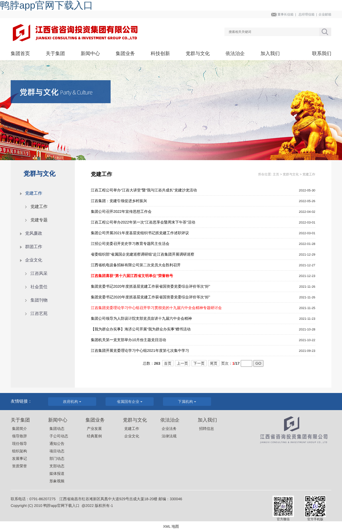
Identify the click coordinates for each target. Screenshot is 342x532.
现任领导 (19, 443)
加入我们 (270, 53)
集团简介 (19, 428)
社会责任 (39, 287)
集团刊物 (39, 300)
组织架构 (19, 451)
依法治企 (235, 53)
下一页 (199, 363)
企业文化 (131, 436)
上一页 (182, 363)
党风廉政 (33, 233)
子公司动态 (58, 436)
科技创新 (160, 53)
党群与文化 (198, 53)
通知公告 (56, 443)
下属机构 (186, 401)
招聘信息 (206, 428)
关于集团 (55, 53)
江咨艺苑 (39, 313)
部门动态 (56, 458)
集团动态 (56, 428)
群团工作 (33, 247)
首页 (168, 363)
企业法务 (169, 428)
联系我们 (321, 53)
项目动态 (56, 451)
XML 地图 (171, 526)
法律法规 (169, 436)
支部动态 (56, 466)
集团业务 (125, 53)
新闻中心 (90, 53)
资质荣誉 (19, 466)
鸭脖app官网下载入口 (61, 505)
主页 (276, 174)
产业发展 (94, 428)
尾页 (213, 363)
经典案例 (94, 436)
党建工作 (39, 207)
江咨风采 (39, 273)
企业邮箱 (324, 14)
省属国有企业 (128, 401)
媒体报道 (56, 473)
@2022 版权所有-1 (97, 505)
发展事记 (19, 458)
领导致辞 (19, 436)
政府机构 (71, 401)
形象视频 (56, 481)
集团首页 (20, 53)
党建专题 (39, 220)
